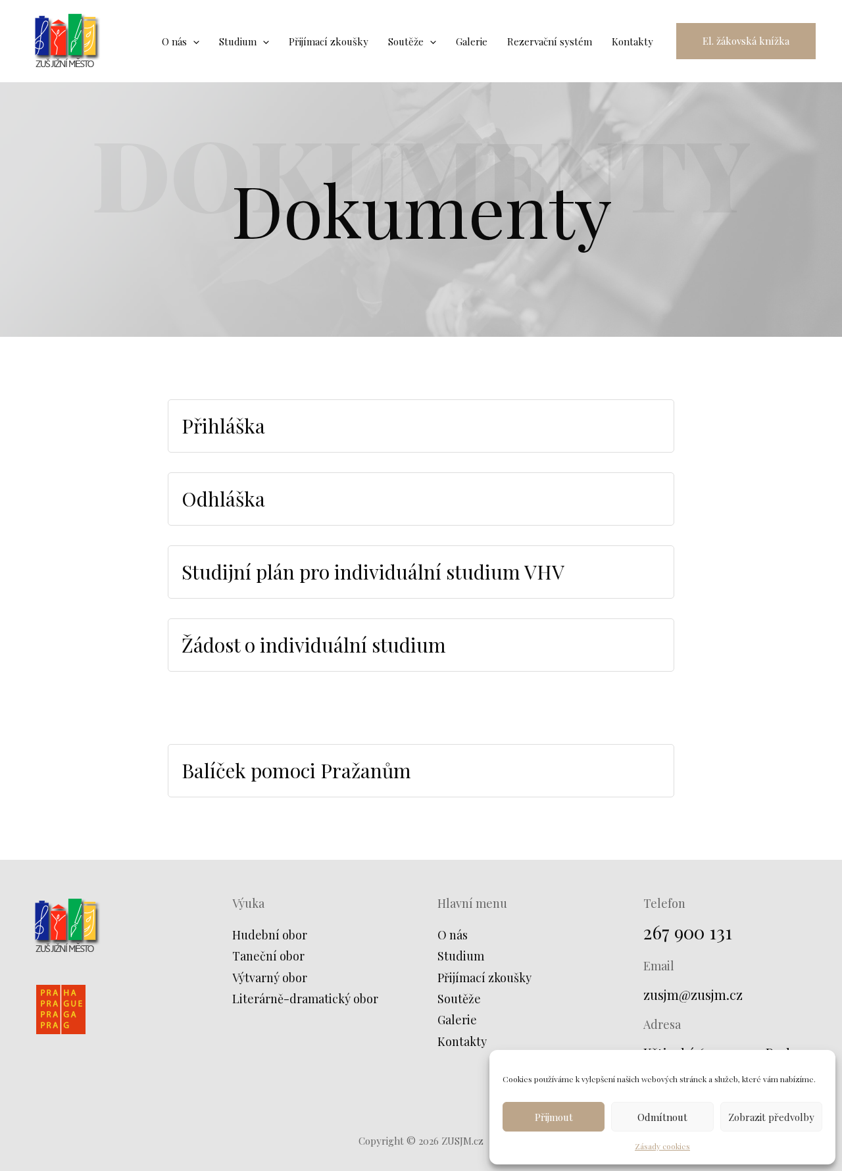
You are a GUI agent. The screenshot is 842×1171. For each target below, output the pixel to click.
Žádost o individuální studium (314, 645)
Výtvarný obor (269, 977)
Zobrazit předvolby (771, 1117)
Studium (460, 956)
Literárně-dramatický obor (305, 999)
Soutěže (459, 999)
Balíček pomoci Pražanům (296, 770)
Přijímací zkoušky (484, 977)
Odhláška (223, 499)
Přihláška (223, 425)
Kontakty (462, 1041)
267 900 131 (687, 932)
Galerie (457, 1020)
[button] (746, 41)
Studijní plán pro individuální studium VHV (373, 572)
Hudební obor (269, 935)
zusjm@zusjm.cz (693, 994)
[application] (193, 41)
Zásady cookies (662, 1146)
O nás (452, 935)
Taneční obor (268, 956)
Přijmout (554, 1117)
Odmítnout (662, 1117)
